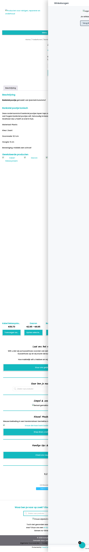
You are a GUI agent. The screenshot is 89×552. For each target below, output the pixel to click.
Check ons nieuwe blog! (45, 455)
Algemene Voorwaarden (30, 543)
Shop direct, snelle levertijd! (45, 432)
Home (28, 39)
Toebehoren (37, 39)
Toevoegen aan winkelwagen (12, 332)
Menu (44, 32)
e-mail (46, 527)
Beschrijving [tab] (10, 88)
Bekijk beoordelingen (46, 488)
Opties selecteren (34, 332)
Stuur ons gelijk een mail (45, 367)
